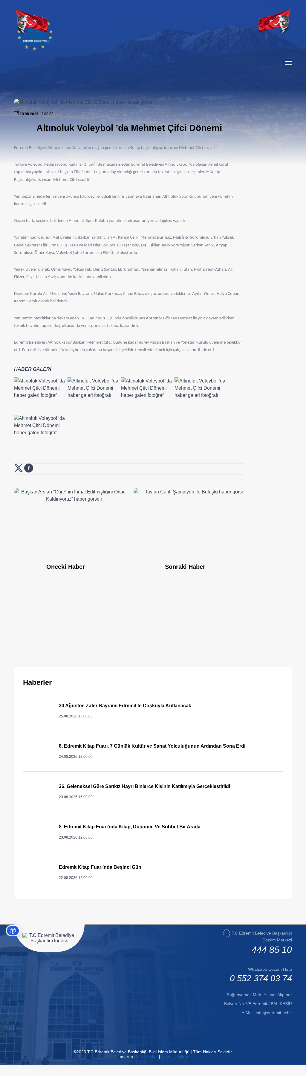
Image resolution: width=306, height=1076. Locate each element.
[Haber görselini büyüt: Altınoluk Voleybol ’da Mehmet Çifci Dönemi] (39, 395)
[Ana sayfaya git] (35, 49)
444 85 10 (272, 950)
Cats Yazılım (146, 1056)
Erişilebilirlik (176, 1056)
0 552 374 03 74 (261, 978)
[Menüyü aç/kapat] (288, 62)
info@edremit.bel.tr (274, 1012)
